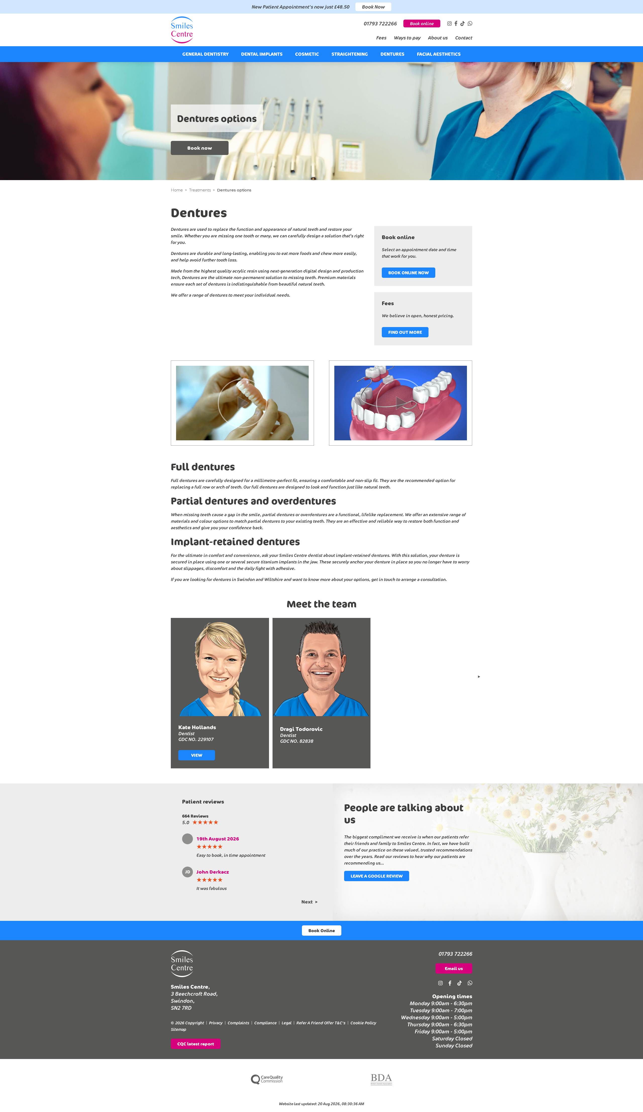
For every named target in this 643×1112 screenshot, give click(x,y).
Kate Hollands (197, 727)
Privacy (216, 1023)
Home (177, 190)
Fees (381, 37)
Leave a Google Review (377, 876)
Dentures (392, 54)
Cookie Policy (363, 1023)
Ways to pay (407, 37)
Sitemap (178, 1029)
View (196, 755)
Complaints (238, 1023)
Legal (286, 1023)
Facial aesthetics (439, 54)
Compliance (265, 1023)
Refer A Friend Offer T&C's (320, 1023)
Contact (463, 37)
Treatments (200, 190)
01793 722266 (455, 953)
